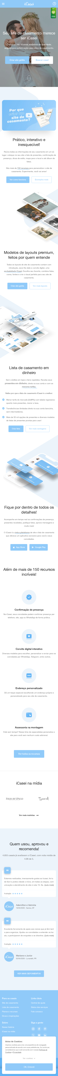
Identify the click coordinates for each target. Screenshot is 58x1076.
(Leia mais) (49, 885)
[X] (33, 1035)
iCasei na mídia (8, 1031)
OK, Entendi (29, 1067)
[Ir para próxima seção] (29, 77)
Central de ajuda (38, 1003)
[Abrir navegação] (3, 4)
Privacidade (17, 1052)
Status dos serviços (39, 1007)
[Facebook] (39, 1029)
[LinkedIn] (45, 1035)
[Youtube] (39, 1035)
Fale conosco (37, 1011)
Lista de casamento (10, 1007)
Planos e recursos (10, 1011)
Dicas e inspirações (10, 1016)
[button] (29, 115)
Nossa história (8, 1027)
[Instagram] (33, 1029)
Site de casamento (10, 1003)
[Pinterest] (45, 1029)
